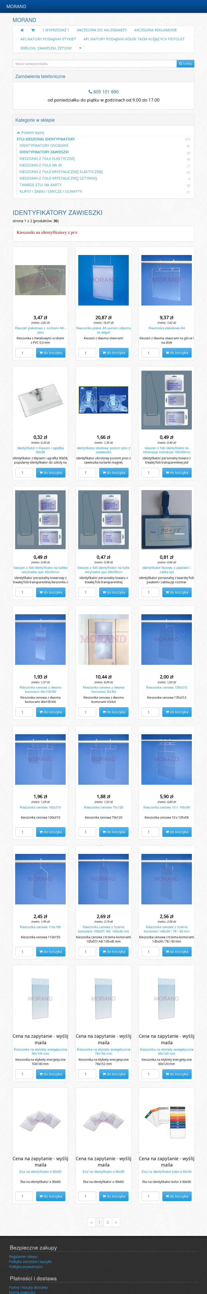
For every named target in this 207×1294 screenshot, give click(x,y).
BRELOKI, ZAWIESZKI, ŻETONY (46, 48)
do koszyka (52, 352)
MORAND (16, 6)
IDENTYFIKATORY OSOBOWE (43, 145)
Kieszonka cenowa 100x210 (40, 807)
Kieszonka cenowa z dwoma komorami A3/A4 (103, 689)
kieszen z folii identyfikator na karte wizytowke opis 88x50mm (103, 569)
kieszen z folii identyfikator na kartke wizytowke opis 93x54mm (40, 569)
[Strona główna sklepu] (22, 30)
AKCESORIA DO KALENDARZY (102, 30)
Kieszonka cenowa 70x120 (103, 807)
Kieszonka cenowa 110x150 (40, 926)
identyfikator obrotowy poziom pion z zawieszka (103, 449)
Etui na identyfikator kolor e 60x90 (167, 1171)
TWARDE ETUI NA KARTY (40, 184)
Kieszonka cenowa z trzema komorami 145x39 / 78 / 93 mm (167, 928)
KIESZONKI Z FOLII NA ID (40, 165)
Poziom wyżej (32, 132)
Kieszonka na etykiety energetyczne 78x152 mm (103, 1051)
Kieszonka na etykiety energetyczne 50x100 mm (40, 1051)
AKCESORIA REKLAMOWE (155, 30)
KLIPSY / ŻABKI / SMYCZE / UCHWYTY (50, 191)
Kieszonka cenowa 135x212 (166, 687)
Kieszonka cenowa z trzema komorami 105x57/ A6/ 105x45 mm (103, 928)
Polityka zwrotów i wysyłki (30, 1261)
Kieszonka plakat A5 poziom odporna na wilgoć (103, 330)
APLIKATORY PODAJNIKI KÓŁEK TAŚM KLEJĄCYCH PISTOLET (134, 39)
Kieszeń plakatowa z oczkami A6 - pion (40, 330)
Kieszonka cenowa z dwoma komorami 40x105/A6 (40, 689)
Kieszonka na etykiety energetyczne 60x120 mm (166, 1051)
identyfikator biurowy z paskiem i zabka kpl (167, 569)
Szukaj (187, 63)
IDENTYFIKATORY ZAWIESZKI (44, 151)
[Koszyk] (33, 30)
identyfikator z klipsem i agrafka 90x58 (40, 449)
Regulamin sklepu (23, 1256)
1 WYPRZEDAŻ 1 (55, 30)
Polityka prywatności (25, 1266)
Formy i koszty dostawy (28, 1287)
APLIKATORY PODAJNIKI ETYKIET (48, 39)
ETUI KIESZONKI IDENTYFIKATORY (103, 139)
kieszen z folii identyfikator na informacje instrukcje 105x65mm (166, 449)
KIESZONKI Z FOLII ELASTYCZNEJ (47, 158)
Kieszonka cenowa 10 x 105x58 (166, 807)
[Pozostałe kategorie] (80, 48)
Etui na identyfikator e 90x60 (40, 1171)
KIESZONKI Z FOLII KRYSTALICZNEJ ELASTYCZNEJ (60, 171)
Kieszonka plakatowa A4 (167, 327)
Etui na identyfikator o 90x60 (103, 1171)
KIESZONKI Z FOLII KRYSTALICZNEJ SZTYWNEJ (58, 178)
